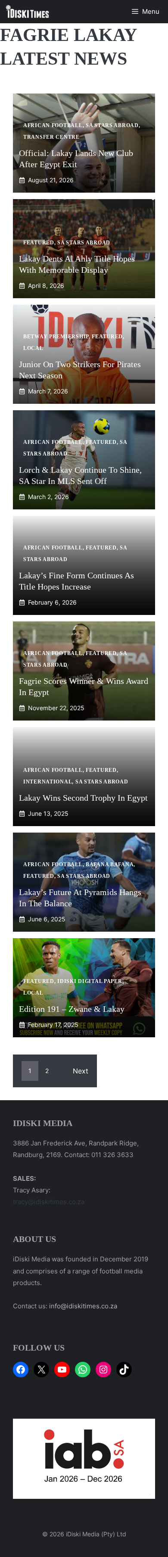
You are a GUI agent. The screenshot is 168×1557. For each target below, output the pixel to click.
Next (80, 1071)
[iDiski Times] (27, 11)
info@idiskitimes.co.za (83, 1306)
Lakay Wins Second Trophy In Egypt (83, 797)
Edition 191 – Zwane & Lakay (71, 1009)
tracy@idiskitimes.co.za (48, 1202)
